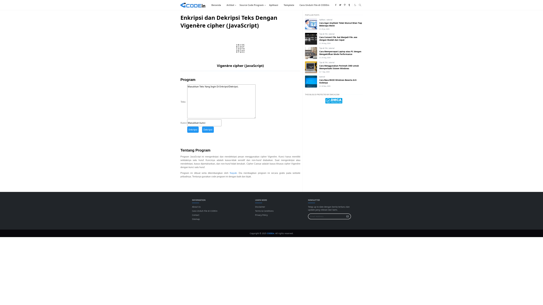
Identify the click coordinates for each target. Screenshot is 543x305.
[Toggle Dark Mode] (355, 5)
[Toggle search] (360, 5)
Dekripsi (207, 129)
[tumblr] (349, 5)
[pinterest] (344, 5)
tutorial (329, 19)
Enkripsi (193, 129)
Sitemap (196, 219)
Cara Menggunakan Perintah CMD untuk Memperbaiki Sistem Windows (339, 67)
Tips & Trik (323, 34)
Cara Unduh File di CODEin (204, 211)
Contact (195, 215)
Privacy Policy (261, 215)
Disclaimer (260, 206)
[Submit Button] (347, 216)
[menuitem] (216, 5)
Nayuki (233, 173)
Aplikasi (322, 19)
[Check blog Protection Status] (333, 100)
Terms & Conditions (264, 211)
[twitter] (340, 5)
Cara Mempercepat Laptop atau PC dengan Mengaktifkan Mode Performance (340, 52)
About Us (196, 206)
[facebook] (335, 5)
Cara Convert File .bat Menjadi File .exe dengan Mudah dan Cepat (338, 38)
